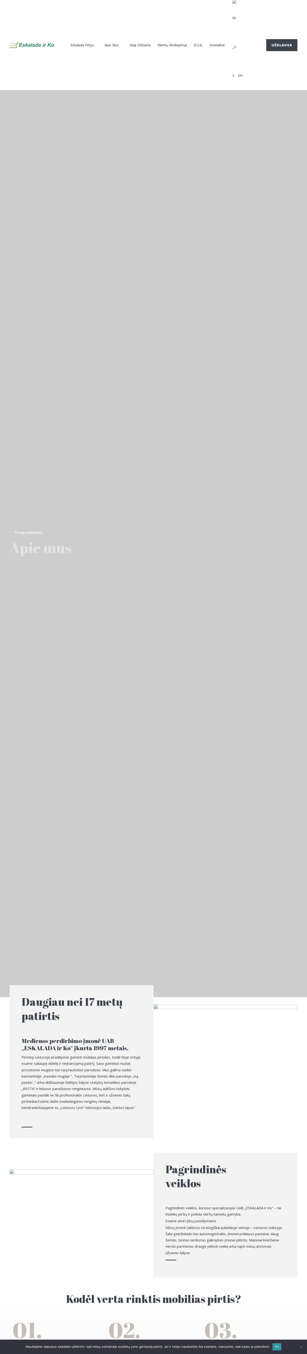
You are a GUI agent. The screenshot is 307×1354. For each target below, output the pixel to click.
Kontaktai (217, 45)
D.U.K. (198, 45)
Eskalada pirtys (82, 45)
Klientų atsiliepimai (172, 45)
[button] (281, 45)
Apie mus (112, 45)
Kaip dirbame (140, 45)
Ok (277, 1346)
